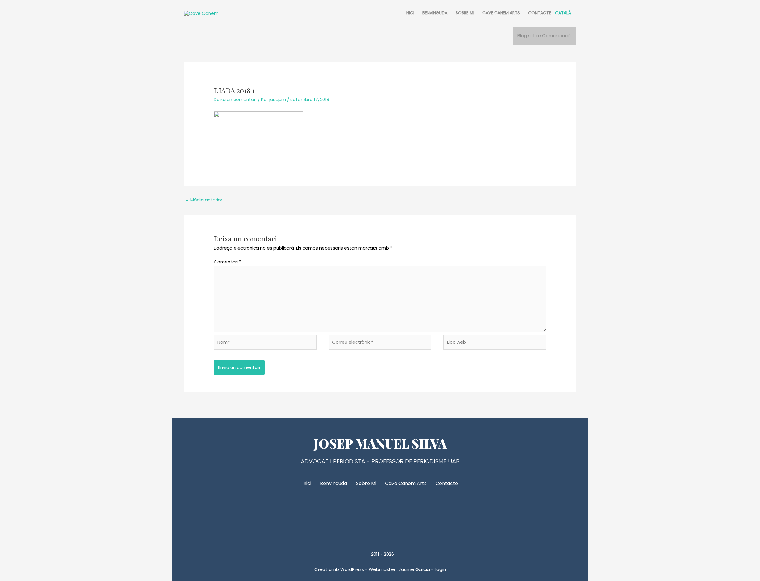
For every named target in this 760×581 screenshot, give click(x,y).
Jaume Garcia (414, 569)
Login (440, 569)
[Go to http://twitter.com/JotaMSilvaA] (380, 514)
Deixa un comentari (235, 99)
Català (563, 13)
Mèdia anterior (203, 200)
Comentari (227, 262)
